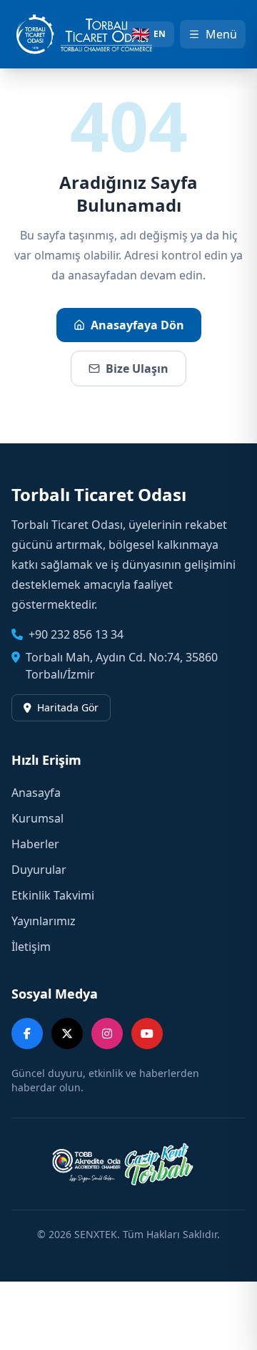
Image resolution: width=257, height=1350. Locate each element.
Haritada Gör (68, 707)
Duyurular (38, 869)
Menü (221, 34)
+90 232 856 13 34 (76, 634)
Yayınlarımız (43, 921)
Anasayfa (36, 792)
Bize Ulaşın (137, 368)
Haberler (35, 844)
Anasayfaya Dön (137, 325)
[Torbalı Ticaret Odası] (90, 34)
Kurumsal (37, 818)
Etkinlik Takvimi (52, 895)
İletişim (31, 946)
